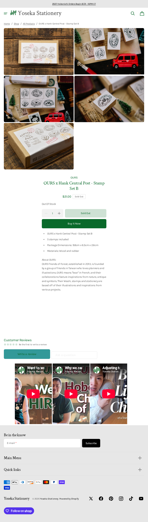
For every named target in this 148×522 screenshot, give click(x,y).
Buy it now (74, 223)
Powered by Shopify (69, 498)
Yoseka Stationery (49, 498)
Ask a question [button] (65, 355)
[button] (5, 13)
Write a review (27, 354)
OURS (74, 177)
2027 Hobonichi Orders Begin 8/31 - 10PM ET (74, 4)
